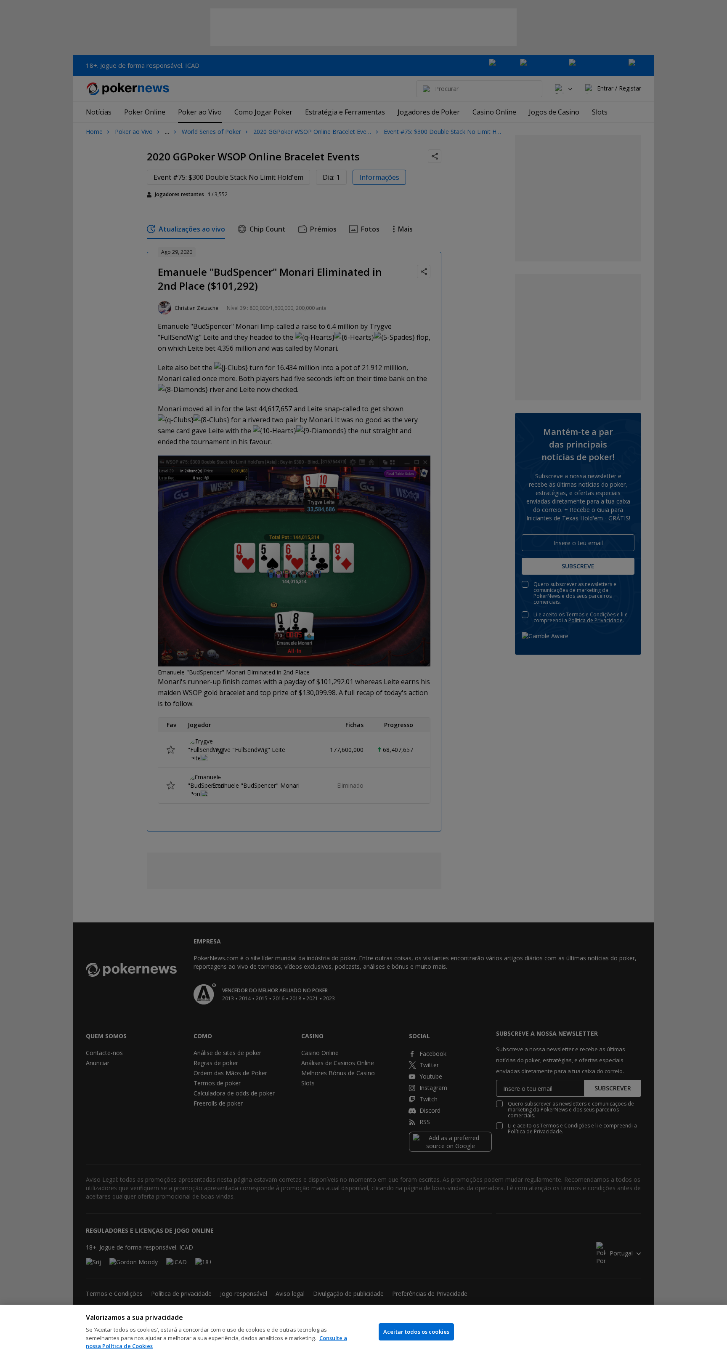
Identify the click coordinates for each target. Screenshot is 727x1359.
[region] (363, 1332)
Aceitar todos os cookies (416, 1331)
